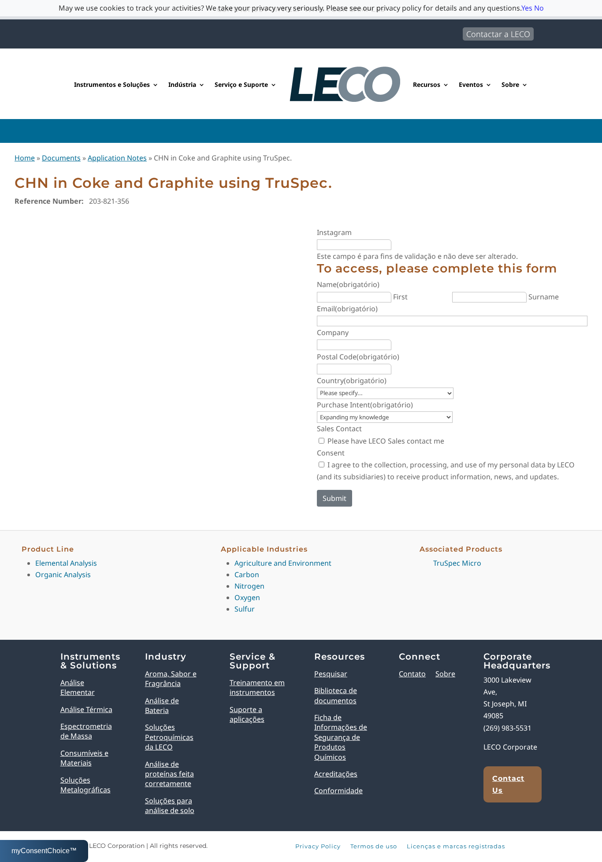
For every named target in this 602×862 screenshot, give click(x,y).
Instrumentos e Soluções (112, 84)
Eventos (471, 84)
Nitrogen (249, 586)
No (539, 8)
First (400, 297)
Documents (61, 158)
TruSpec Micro (457, 563)
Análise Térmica (86, 709)
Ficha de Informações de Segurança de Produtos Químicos (340, 737)
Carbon (246, 574)
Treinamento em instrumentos (257, 687)
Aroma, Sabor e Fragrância (171, 678)
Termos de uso (373, 846)
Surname (543, 297)
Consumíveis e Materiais (84, 758)
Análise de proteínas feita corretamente (169, 774)
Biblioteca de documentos (335, 695)
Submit (334, 498)
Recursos (426, 84)
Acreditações (335, 774)
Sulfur (244, 609)
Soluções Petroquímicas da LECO (169, 737)
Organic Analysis (63, 574)
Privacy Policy (318, 846)
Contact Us (508, 784)
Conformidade (338, 790)
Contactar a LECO (498, 34)
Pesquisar (330, 674)
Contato (412, 674)
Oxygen (247, 597)
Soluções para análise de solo (169, 805)
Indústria (182, 84)
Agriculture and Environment (282, 563)
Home (25, 158)
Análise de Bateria (162, 705)
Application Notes (117, 158)
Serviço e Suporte (241, 84)
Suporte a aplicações (247, 714)
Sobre (510, 84)
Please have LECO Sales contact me (385, 441)
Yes (526, 8)
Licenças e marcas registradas (456, 846)
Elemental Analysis (66, 563)
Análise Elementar (77, 687)
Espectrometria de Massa (86, 731)
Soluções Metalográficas (85, 785)
